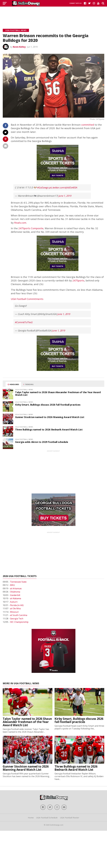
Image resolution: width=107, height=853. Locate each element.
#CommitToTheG (23, 322)
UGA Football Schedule (47, 817)
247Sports (78, 280)
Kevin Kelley (19, 46)
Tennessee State (18, 581)
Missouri (14, 611)
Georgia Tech (16, 618)
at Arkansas (16, 588)
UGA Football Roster (69, 817)
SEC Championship (19, 622)
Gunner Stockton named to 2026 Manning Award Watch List (49, 417)
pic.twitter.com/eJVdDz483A (63, 187)
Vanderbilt (15, 595)
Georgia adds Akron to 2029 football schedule (41, 442)
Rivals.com (20, 222)
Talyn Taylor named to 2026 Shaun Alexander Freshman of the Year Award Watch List (58, 393)
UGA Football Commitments (27, 299)
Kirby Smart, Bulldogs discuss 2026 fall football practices (48, 404)
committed (87, 124)
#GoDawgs (42, 187)
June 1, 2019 (64, 195)
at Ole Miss (15, 608)
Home (31, 817)
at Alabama (15, 598)
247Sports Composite (30, 228)
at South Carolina (18, 615)
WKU (12, 585)
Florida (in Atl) (16, 605)
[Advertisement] (53, 14)
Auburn (13, 601)
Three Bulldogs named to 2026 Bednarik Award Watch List (48, 429)
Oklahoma (15, 591)
